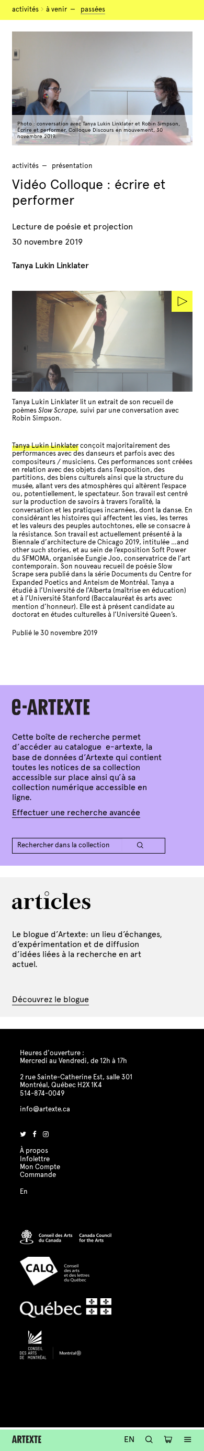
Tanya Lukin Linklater (45, 445)
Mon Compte (40, 1167)
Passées (93, 9)
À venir (56, 9)
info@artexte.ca (45, 1109)
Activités (25, 9)
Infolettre (35, 1159)
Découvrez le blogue (50, 999)
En (129, 1439)
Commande (38, 1175)
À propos (34, 1151)
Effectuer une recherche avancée (76, 812)
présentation (72, 166)
